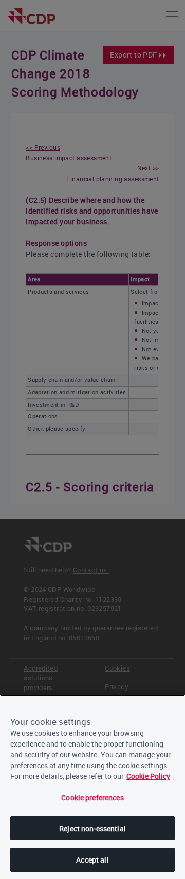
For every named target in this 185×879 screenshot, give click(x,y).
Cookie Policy (148, 776)
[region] (92, 787)
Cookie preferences (92, 797)
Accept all (92, 860)
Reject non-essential (92, 828)
